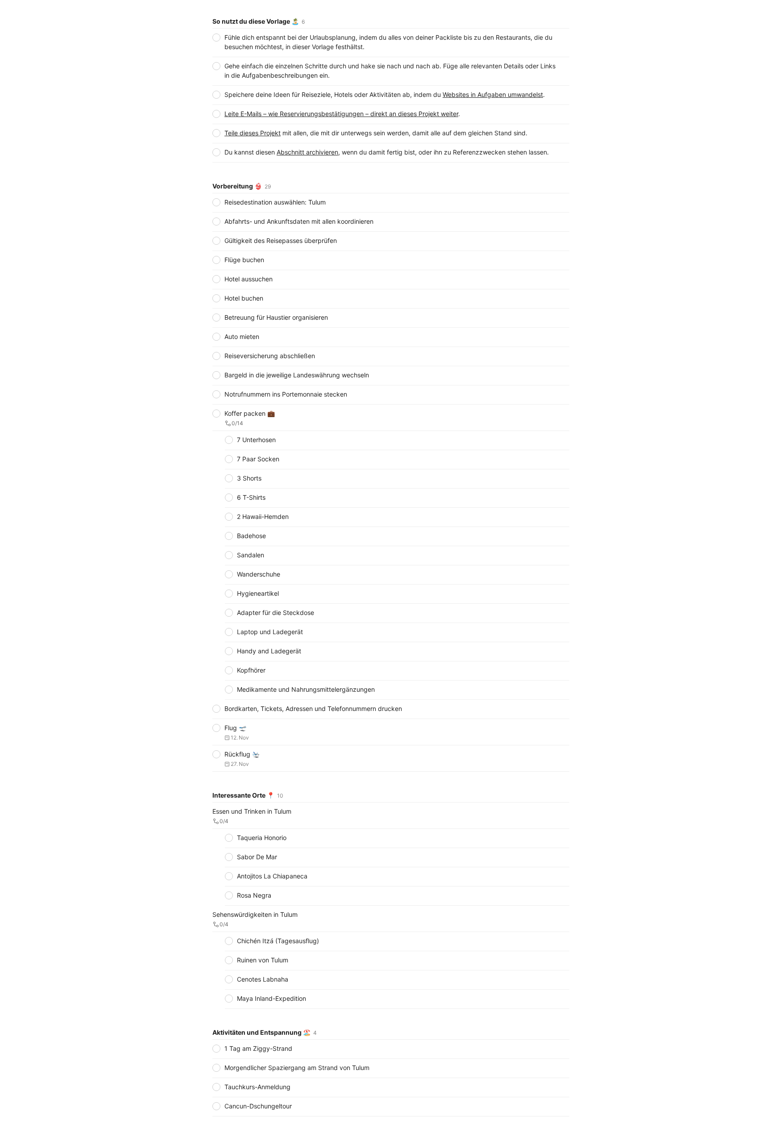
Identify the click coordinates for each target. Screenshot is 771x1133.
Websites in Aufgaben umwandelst (493, 94)
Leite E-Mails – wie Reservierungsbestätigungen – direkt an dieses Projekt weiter (341, 113)
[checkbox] (216, 37)
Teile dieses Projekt (252, 133)
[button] (390, 92)
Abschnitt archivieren (307, 152)
